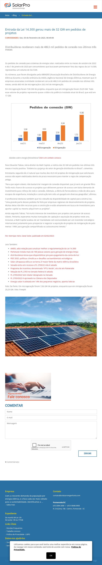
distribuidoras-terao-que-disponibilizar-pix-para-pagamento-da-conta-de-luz (44, 255)
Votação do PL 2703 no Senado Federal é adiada (31, 271)
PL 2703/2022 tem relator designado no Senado (31, 275)
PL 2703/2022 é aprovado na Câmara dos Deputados (33, 278)
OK (51, 555)
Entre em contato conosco (50, 158)
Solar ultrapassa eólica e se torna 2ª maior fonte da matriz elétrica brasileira (44, 261)
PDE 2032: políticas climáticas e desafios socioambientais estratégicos (41, 258)
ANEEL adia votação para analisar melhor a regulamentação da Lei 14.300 (43, 248)
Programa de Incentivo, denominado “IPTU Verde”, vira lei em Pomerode (42, 268)
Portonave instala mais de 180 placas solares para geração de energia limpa (44, 252)
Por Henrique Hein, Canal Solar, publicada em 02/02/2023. (29, 236)
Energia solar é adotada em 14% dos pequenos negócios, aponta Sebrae (42, 281)
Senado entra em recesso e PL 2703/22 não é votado (33, 265)
